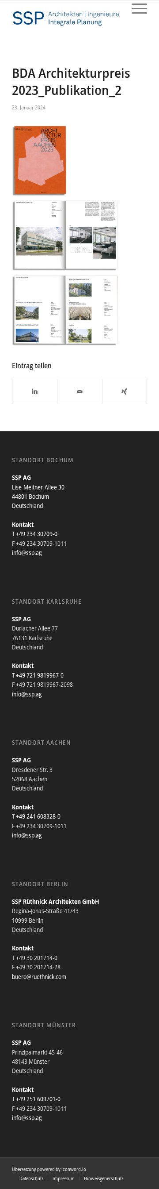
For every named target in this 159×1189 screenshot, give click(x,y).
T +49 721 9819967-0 (38, 675)
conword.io (74, 1169)
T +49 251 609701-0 (36, 1099)
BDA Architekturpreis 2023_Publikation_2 (71, 81)
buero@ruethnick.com (39, 976)
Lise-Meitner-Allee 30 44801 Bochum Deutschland (38, 496)
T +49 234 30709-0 (34, 533)
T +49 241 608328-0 (36, 816)
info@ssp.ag (27, 552)
